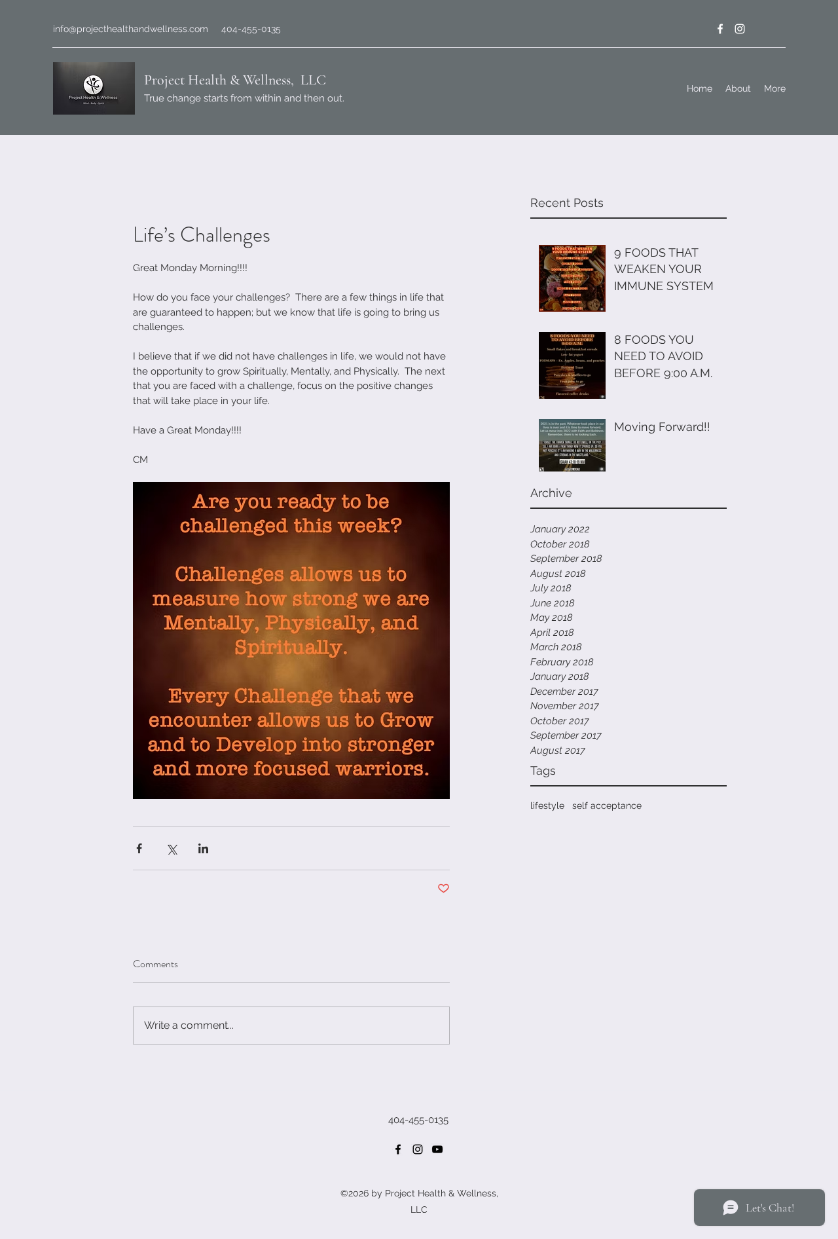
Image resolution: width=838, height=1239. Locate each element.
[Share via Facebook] (139, 848)
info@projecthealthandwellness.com (130, 29)
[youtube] (437, 1149)
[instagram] (739, 28)
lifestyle (547, 805)
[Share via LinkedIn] (203, 848)
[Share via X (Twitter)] (171, 848)
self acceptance (607, 805)
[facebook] (720, 28)
